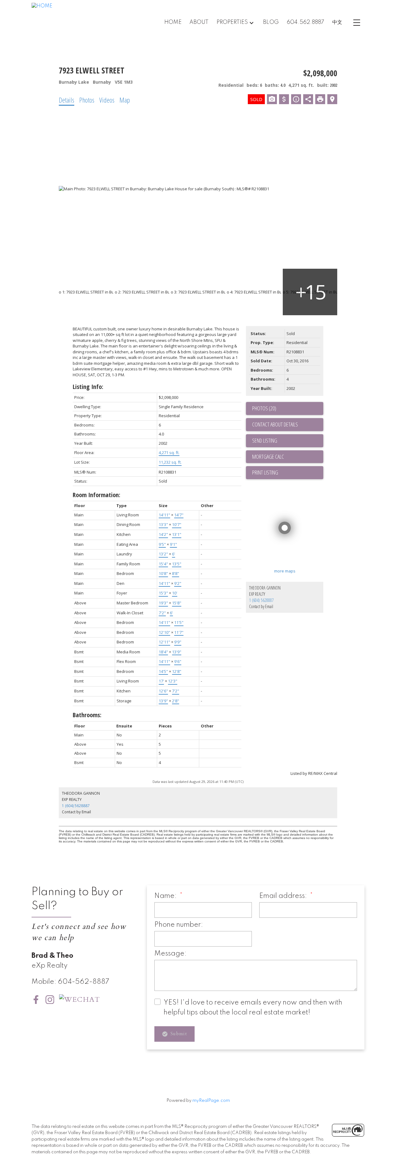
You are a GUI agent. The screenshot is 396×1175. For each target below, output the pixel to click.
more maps (284, 571)
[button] (36, 999)
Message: (170, 953)
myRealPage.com (211, 1100)
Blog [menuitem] (271, 22)
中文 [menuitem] (337, 22)
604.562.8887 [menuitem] (305, 22)
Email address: (283, 896)
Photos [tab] (86, 99)
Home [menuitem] (173, 22)
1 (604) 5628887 (261, 600)
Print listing (265, 472)
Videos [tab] (106, 99)
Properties (232, 22)
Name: (166, 896)
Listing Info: (88, 386)
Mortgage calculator (287, 457)
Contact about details (275, 424)
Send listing (264, 440)
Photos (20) (264, 408)
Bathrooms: (87, 715)
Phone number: (178, 924)
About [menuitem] (199, 22)
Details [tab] (66, 99)
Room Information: (96, 495)
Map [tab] (124, 99)
